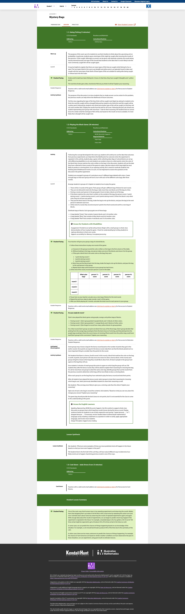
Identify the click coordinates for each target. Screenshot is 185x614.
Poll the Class (98, 42)
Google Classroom (126, 1)
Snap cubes (98, 142)
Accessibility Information (97, 571)
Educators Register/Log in (142, 1)
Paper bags (98, 139)
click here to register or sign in (106, 89)
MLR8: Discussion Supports (102, 134)
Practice (75, 24)
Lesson (66, 24)
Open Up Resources (106, 587)
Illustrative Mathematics (93, 582)
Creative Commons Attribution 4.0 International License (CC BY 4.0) (89, 576)
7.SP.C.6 (70, 42)
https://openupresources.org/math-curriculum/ (63, 578)
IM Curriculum (95, 1)
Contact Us (114, 1)
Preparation (55, 24)
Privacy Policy (85, 571)
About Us (105, 1)
